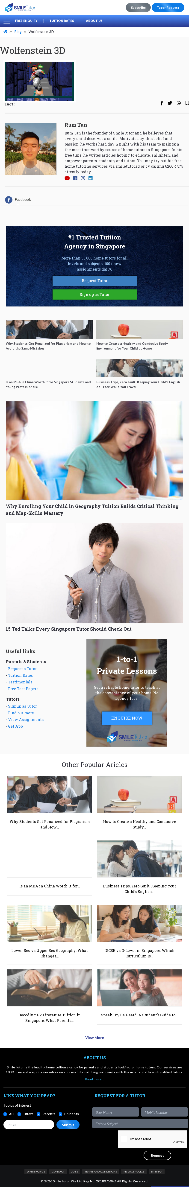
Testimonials (20, 682)
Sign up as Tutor (94, 294)
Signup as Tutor (22, 706)
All (11, 1114)
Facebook (23, 199)
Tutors (28, 1114)
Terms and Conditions (101, 1171)
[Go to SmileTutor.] (5, 31)
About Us (94, 21)
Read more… (94, 1079)
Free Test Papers (23, 688)
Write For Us (36, 1171)
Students (71, 1114)
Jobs (74, 1171)
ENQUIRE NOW (126, 718)
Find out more (21, 712)
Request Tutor (94, 280)
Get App (15, 726)
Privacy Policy (134, 1171)
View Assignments (26, 719)
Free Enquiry (26, 21)
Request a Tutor (22, 668)
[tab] (18, 199)
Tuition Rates (61, 21)
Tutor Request (168, 7)
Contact (58, 1171)
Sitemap (156, 1171)
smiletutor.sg (127, 166)
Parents (48, 1114)
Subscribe (138, 7)
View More (94, 1037)
